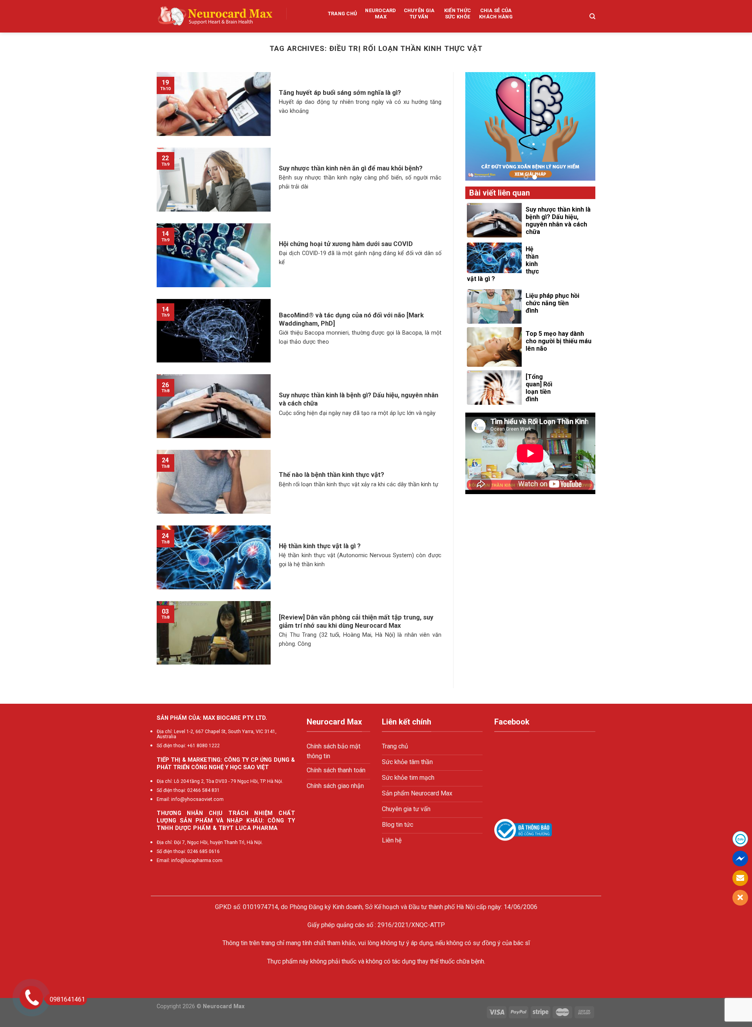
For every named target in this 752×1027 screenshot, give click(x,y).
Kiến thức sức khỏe (457, 13)
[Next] (595, 126)
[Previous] (465, 126)
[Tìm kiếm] (592, 16)
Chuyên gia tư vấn (419, 13)
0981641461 (67, 999)
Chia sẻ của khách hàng (496, 13)
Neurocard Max (380, 13)
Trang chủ (342, 13)
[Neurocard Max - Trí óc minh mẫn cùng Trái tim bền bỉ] (216, 16)
